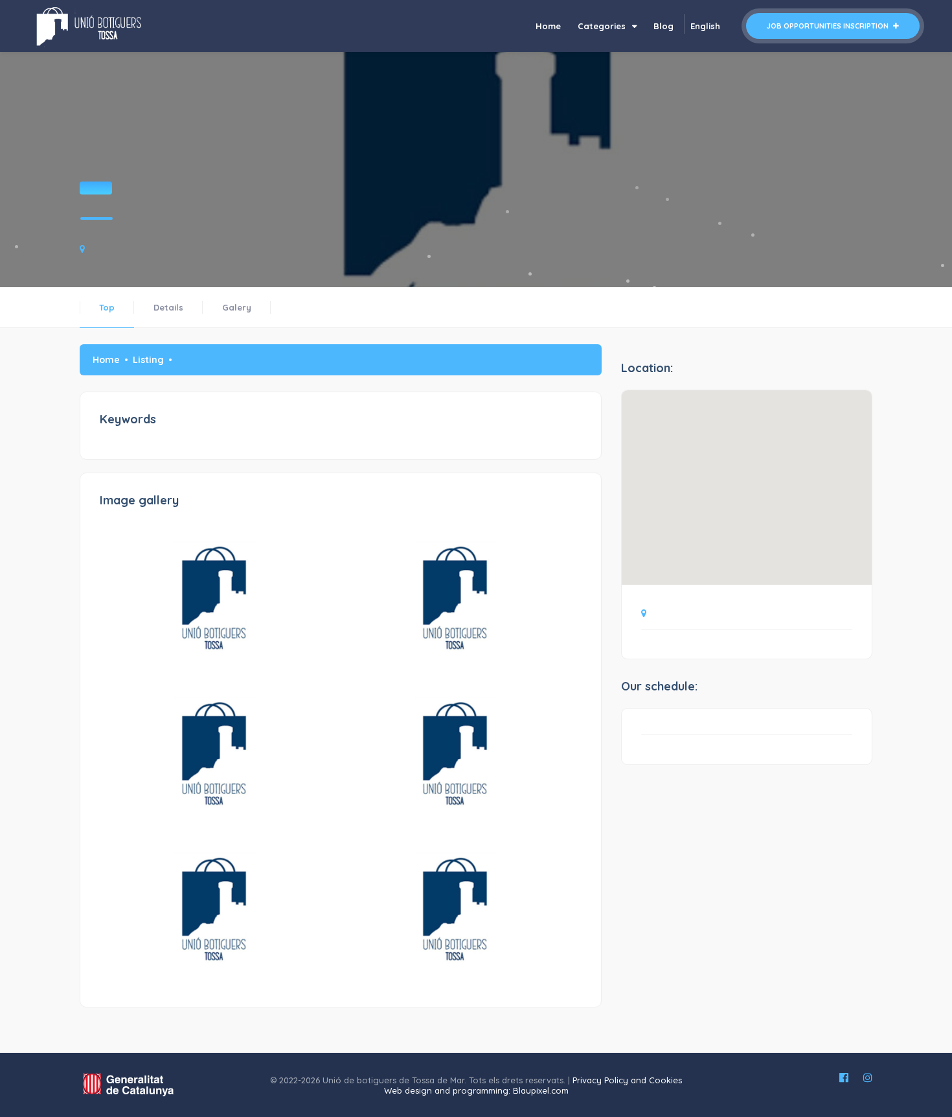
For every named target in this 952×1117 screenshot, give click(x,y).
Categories (603, 26)
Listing (148, 360)
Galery (236, 307)
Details (168, 307)
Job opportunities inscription (828, 25)
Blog (663, 26)
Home (548, 26)
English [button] (705, 26)
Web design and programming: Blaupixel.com (476, 1090)
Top (107, 307)
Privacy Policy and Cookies (627, 1080)
